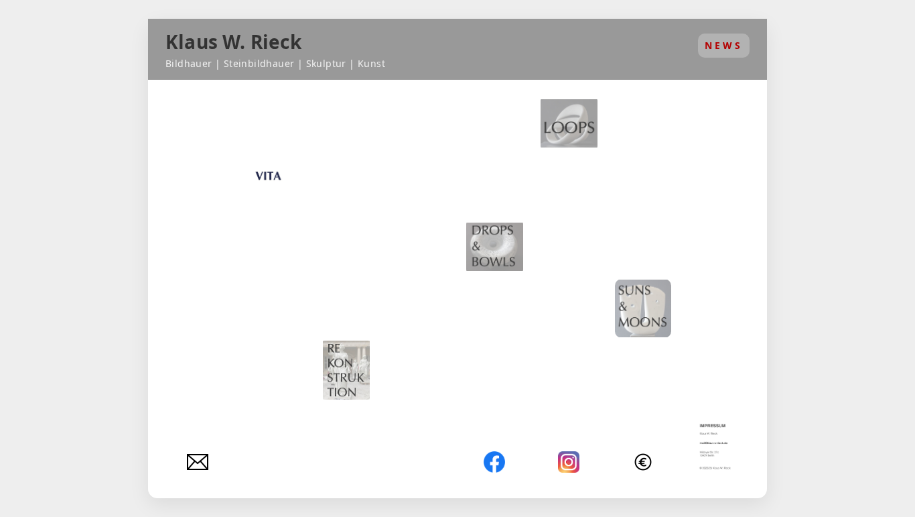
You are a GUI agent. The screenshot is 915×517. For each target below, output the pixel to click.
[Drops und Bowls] (494, 246)
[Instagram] (568, 462)
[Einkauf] (643, 462)
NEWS (724, 45)
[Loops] (569, 123)
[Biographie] (272, 185)
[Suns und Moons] (643, 308)
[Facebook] (494, 462)
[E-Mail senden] (197, 462)
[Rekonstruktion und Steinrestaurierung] (346, 370)
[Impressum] (717, 447)
